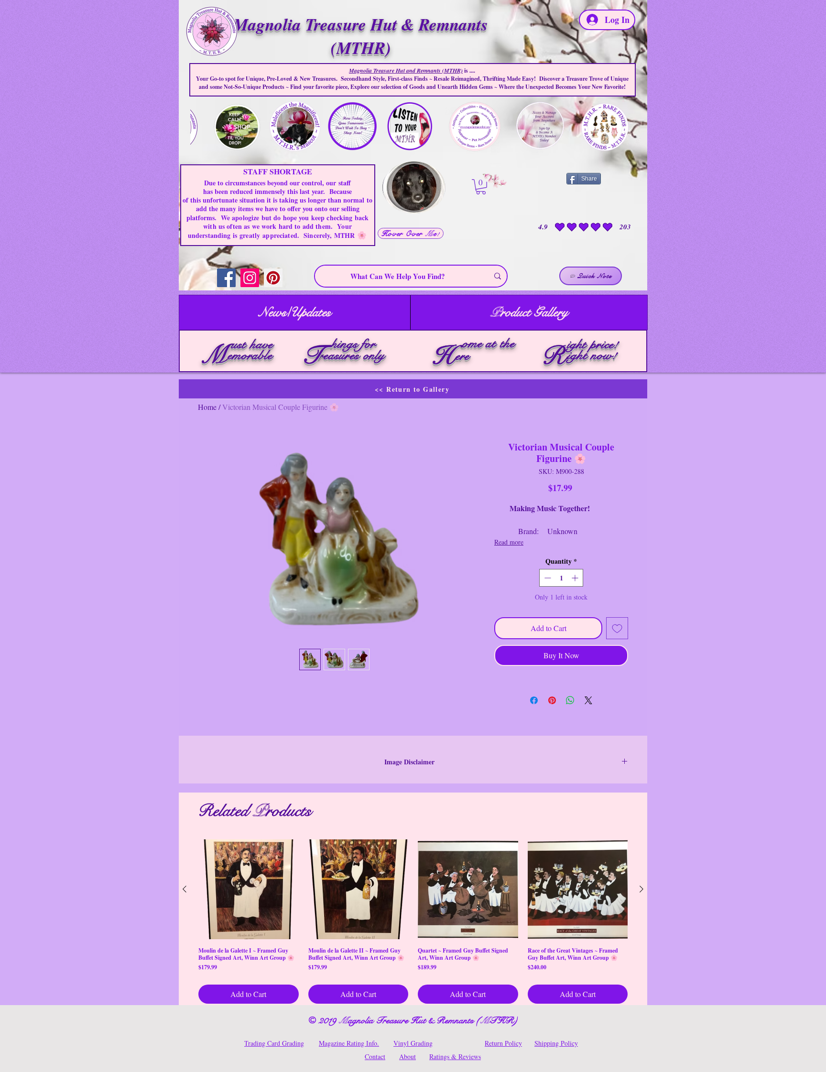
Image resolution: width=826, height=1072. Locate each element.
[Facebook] (226, 277)
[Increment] (576, 577)
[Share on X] (588, 700)
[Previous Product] (184, 889)
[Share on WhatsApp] (570, 700)
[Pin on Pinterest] (552, 700)
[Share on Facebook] (534, 700)
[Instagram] (249, 277)
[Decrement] (547, 577)
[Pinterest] (273, 277)
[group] (413, 922)
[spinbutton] (561, 577)
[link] (481, 186)
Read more (508, 542)
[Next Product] (641, 889)
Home (207, 407)
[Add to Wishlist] (617, 628)
